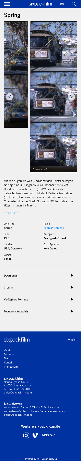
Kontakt (9, 362)
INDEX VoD (48, 435)
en (62, 4)
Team (7, 358)
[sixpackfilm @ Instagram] (26, 435)
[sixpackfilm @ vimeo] (35, 435)
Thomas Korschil (53, 228)
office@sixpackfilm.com (18, 392)
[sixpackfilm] (40, 5)
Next (71, 96)
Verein (7, 350)
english (72, 339)
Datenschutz (49, 458)
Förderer (9, 354)
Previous (9, 96)
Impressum (11, 366)
